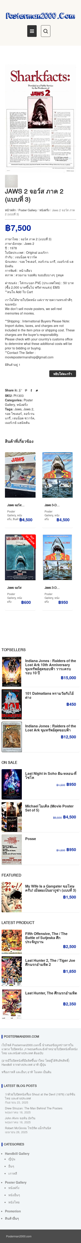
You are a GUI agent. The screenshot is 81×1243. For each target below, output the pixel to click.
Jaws (18, 409)
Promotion (13, 1211)
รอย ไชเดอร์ (13, 413)
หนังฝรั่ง (44, 210)
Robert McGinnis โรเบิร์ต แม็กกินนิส (28, 1128)
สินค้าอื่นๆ (12, 1218)
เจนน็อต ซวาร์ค (23, 418)
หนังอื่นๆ (14, 1195)
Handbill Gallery (17, 1153)
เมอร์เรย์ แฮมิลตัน (17, 422)
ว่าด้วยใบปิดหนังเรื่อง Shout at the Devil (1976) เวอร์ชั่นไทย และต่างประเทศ (40, 1096)
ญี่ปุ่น (11, 1159)
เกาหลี (12, 1173)
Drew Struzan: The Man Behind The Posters (34, 1108)
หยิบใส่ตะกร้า (62, 373)
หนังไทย (14, 1202)
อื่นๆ (11, 1166)
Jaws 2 (28, 409)
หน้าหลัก (10, 210)
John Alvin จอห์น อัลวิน (20, 1118)
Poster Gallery (27, 210)
